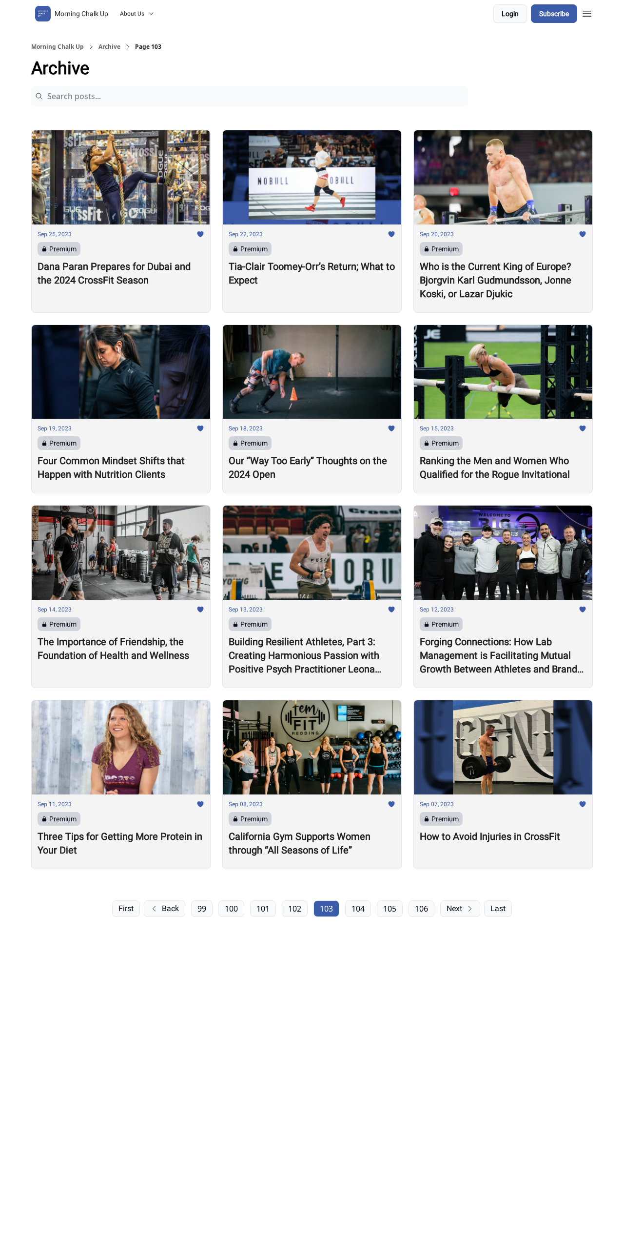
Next (454, 908)
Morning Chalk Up (57, 47)
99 (201, 908)
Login (510, 14)
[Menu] (587, 12)
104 (358, 908)
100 (231, 908)
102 (294, 908)
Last (498, 908)
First (126, 908)
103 (326, 908)
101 (263, 908)
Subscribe (554, 14)
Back (170, 908)
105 (389, 908)
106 (421, 908)
